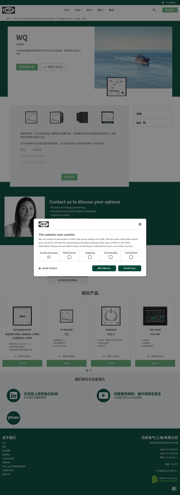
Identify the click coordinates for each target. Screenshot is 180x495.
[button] (48, 268)
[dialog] (90, 247)
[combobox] (140, 224)
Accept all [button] (130, 268)
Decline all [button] (104, 268)
